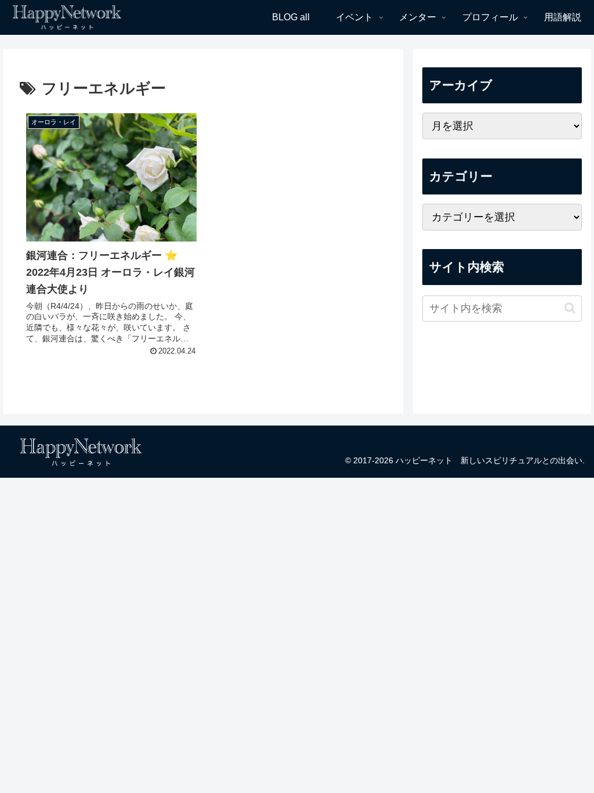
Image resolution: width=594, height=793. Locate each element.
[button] (570, 308)
